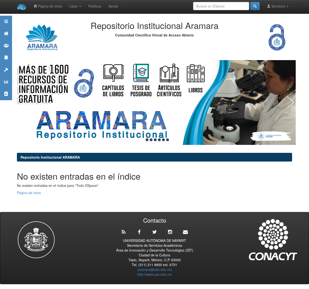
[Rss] (124, 232)
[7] (167, 139)
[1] (142, 139)
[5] (159, 139)
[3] (151, 139)
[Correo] (185, 232)
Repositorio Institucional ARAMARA (50, 157)
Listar (74, 6)
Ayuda (113, 6)
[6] (163, 139)
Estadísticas (6, 87)
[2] (147, 139)
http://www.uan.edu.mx (154, 274)
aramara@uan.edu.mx (154, 269)
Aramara (6, 39)
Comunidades (6, 51)
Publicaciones (6, 63)
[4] (155, 139)
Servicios (278, 6)
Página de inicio (49, 6)
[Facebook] (139, 232)
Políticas (94, 6)
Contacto (6, 99)
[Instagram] (170, 232)
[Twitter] (154, 232)
